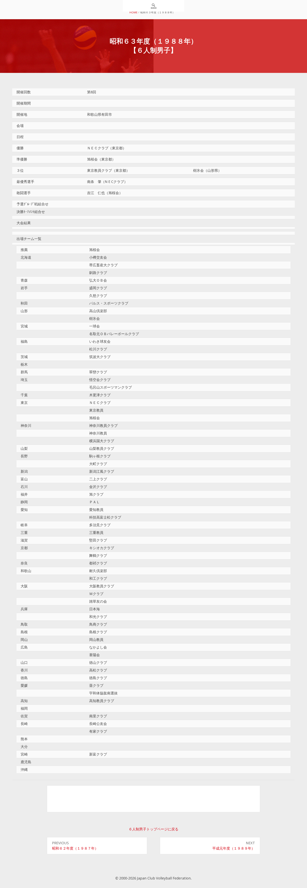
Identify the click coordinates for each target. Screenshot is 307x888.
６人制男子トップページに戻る (153, 829)
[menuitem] (153, 6)
